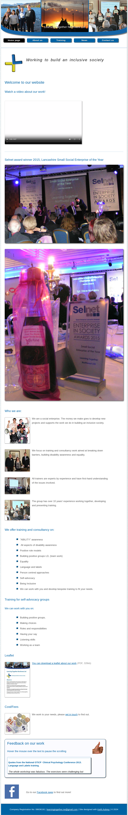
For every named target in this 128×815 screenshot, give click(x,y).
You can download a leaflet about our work (54, 663)
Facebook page (45, 792)
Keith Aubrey (103, 809)
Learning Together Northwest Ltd (64, 27)
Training (61, 40)
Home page (14, 40)
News (84, 40)
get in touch (71, 714)
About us (37, 40)
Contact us (108, 40)
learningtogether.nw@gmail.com (62, 809)
